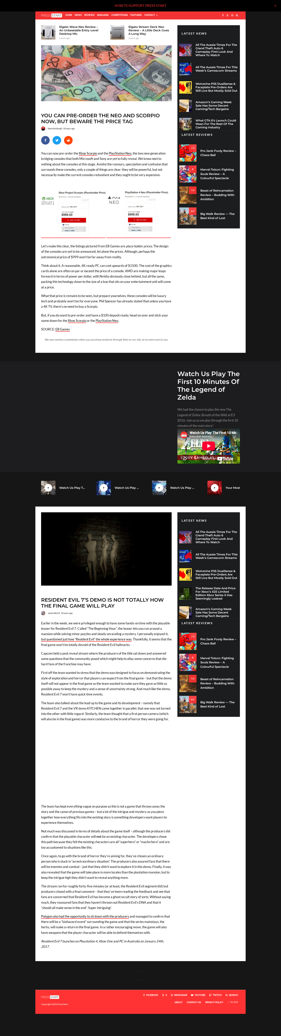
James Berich (54, 613)
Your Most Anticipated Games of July (238, 488)
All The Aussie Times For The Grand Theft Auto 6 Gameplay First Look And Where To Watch (216, 50)
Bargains (103, 15)
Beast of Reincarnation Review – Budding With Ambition (217, 195)
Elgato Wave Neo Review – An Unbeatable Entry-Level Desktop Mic (78, 30)
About (178, 1002)
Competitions (119, 15)
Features (136, 15)
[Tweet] (57, 140)
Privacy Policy (214, 1002)
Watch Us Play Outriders (183, 488)
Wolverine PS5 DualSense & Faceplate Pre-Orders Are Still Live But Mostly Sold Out (216, 87)
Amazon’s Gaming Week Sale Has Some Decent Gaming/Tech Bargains (214, 105)
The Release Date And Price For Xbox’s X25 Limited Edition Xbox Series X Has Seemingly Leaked (216, 593)
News (78, 15)
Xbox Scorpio (88, 153)
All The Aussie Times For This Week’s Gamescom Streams (217, 69)
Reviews (89, 15)
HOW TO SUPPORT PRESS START (140, 5)
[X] (227, 15)
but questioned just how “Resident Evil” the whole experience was (86, 639)
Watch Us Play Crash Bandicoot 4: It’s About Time (127, 488)
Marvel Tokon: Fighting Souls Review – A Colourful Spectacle (217, 174)
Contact (149, 15)
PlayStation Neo (120, 153)
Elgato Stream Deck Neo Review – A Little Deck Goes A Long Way (148, 30)
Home (68, 15)
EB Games (62, 329)
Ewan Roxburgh (55, 128)
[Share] (45, 140)
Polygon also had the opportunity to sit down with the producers (85, 916)
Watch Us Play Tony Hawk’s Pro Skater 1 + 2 (72, 488)
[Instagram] (232, 15)
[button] (73, 214)
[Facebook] (223, 15)
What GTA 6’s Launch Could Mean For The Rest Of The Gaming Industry (216, 124)
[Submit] (68, 140)
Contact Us (194, 1002)
